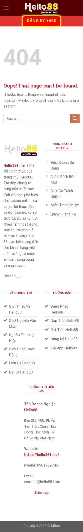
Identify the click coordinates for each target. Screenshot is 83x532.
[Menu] (6, 8)
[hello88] (41, 8)
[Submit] (75, 118)
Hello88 (30, 410)
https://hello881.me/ (41, 455)
